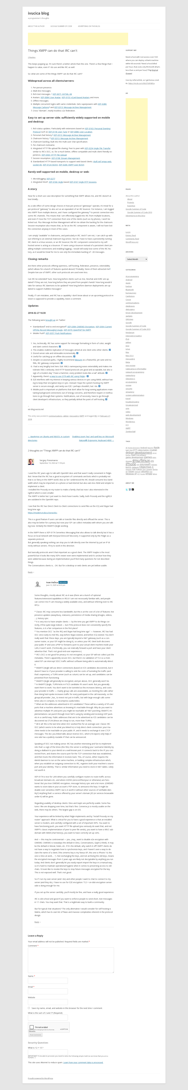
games (148, 457)
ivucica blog (38, 13)
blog (131, 450)
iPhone (131, 464)
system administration (135, 395)
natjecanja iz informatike (136, 369)
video (128, 411)
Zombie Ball (130, 431)
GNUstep (129, 319)
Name (31, 976)
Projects (130, 202)
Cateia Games (143, 450)
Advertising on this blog (89, 26)
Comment (33, 945)
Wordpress (130, 421)
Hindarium (130, 332)
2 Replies (32, 57)
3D (127, 448)
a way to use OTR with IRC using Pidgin (67, 376)
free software (141, 455)
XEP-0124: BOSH (50, 164)
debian (130, 452)
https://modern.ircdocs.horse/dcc (42, 512)
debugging (130, 309)
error (155, 453)
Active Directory (134, 448)
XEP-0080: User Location (81, 131)
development (143, 452)
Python (139, 469)
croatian (153, 449)
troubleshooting (132, 402)
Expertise (131, 205)
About (129, 199)
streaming (130, 392)
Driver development (134, 312)
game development (135, 457)
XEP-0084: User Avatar (51, 97)
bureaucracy (131, 293)
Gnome (129, 461)
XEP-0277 (51, 178)
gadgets (129, 316)
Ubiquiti (138, 472)
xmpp (148, 473)
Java (127, 345)
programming (131, 382)
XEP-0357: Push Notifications (59, 333)
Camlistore (130, 296)
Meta (128, 362)
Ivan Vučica (52, 582)
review (128, 385)
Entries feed (131, 235)
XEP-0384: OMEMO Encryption (81, 326)
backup (129, 286)
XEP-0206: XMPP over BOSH (71, 164)
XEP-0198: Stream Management (65, 158)
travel (128, 398)
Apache (150, 448)
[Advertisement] (78, 39)
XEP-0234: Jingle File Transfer (98, 148)
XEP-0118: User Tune (57, 131)
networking (130, 375)
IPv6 (127, 339)
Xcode (142, 474)
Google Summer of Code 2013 (139, 212)
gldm (154, 457)
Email (31, 986)
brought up (50, 320)
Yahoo (155, 474)
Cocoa (128, 299)
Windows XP (131, 473)
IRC (96, 416)
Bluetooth (130, 289)
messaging (74, 416)
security (129, 388)
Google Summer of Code (61, 26)
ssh (127, 472)
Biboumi (78, 359)
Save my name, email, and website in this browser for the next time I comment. (67, 1008)
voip (150, 472)
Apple (128, 283)
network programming (135, 372)
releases (149, 469)
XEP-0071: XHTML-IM (62, 94)
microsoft (145, 464)
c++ (135, 449)
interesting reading (133, 336)
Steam (131, 471)
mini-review (130, 365)
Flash (133, 454)
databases (130, 306)
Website (31, 997)
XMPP (81, 416)
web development (133, 415)
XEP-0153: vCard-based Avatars (76, 97)
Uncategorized (132, 405)
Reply (30, 572)
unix (127, 408)
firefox (128, 455)
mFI (138, 465)
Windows (129, 418)
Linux (128, 349)
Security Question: (38, 1042)
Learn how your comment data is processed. (83, 1062)
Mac (127, 352)
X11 (127, 425)
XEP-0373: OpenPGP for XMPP (77, 330)
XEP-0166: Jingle (56, 182)
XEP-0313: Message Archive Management (72, 107)
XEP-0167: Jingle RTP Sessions (83, 182)
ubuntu (145, 471)
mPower (154, 465)
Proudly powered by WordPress (40, 1078)
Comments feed (132, 238)
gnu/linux (141, 460)
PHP (134, 469)
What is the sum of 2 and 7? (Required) (45, 1013)
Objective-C (130, 378)
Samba (155, 469)
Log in (128, 232)
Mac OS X (129, 355)
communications (55, 416)
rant (144, 469)
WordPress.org (132, 242)
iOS (152, 461)
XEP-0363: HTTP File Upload (54, 155)
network (135, 467)
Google (129, 322)
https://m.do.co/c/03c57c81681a (141, 83)
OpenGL (129, 469)
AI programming (132, 276)
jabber (66, 416)
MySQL (128, 467)
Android (129, 279)
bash (127, 450)
